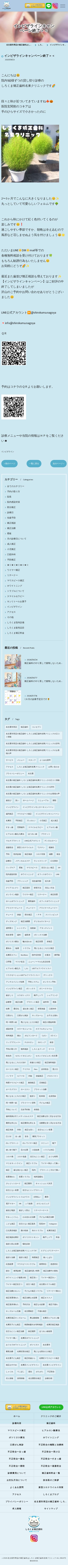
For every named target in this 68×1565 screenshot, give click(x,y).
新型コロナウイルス (25, 847)
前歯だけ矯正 (35, 1062)
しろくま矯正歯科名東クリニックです (21, 1250)
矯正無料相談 (50, 1062)
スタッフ (32, 760)
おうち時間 (53, 1156)
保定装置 (54, 894)
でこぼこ (20, 1371)
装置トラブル (24, 1176)
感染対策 (9, 1029)
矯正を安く (29, 1129)
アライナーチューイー (48, 908)
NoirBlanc (24, 955)
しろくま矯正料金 (15, 633)
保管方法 (37, 887)
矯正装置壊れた (12, 1297)
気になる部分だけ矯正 (43, 1351)
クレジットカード (13, 1183)
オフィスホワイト (44, 874)
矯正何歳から (29, 1358)
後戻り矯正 (23, 1257)
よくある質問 (45, 760)
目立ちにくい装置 (45, 1129)
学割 (19, 1129)
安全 (26, 1136)
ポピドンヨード (31, 1035)
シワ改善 (29, 1203)
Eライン (54, 1035)
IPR (20, 1203)
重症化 (16, 1008)
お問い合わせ (53, 766)
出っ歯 (18, 1136)
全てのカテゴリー (15, 486)
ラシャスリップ (40, 861)
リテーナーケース (41, 1210)
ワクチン (41, 847)
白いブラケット (12, 1143)
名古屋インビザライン (52, 1365)
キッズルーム (37, 1015)
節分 (8, 1270)
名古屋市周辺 (11, 727)
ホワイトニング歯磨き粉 (16, 1277)
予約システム (33, 982)
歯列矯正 (9, 813)
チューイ (9, 914)
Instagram (53, 1223)
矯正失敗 (9, 1129)
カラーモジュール (24, 1029)
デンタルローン (50, 840)
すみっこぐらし (12, 1217)
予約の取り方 (13, 491)
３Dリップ (41, 1042)
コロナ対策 (40, 854)
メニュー (20, 760)
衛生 (58, 854)
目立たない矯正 (47, 867)
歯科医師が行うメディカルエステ (19, 1116)
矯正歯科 (24, 727)
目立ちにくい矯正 (37, 1156)
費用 (46, 1197)
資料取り (9, 928)
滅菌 (51, 854)
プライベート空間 (28, 1102)
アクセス (11, 612)
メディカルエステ (22, 861)
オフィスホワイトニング (49, 901)
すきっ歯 (9, 827)
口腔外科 (11, 554)
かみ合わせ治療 (29, 1217)
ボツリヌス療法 (12, 941)
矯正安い (33, 1277)
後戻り (32, 1096)
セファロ (20, 1076)
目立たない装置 (12, 1190)
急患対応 (54, 1264)
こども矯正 (10, 1223)
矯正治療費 (25, 921)
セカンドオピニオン (23, 1055)
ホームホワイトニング (15, 901)
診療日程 (48, 1378)
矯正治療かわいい (13, 1291)
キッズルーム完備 (13, 1311)
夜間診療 (17, 1270)
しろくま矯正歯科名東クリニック (30, 766)
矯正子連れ (53, 1304)
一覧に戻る (34, 463)
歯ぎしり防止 (24, 1210)
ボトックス (30, 988)
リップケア (10, 867)
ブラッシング (22, 881)
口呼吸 (8, 961)
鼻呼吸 (57, 955)
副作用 (46, 1002)
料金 (58, 1237)
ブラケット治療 (40, 1089)
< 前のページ (9, 463)
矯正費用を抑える (28, 1123)
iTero (35, 1069)
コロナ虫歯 (21, 1156)
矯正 (8, 1170)
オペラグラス (11, 1089)
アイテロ (26, 1069)
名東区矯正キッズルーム (16, 1318)
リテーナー (12, 575)
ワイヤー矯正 (13, 570)
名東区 (8, 820)
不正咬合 (50, 1371)
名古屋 (31, 773)
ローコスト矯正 (12, 1069)
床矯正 (49, 941)
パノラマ (9, 1076)
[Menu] (62, 5)
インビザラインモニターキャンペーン (38, 807)
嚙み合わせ (27, 941)
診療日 (10, 512)
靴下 (54, 1143)
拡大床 (48, 881)
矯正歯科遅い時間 (32, 1270)
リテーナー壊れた (54, 1291)
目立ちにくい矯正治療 (15, 1331)
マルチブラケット (13, 840)
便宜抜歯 (41, 1008)
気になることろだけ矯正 (16, 1096)
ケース (51, 1049)
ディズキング (11, 921)
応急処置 (9, 1264)
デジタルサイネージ (42, 921)
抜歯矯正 (39, 1076)
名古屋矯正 (29, 1311)
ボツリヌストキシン (31, 1237)
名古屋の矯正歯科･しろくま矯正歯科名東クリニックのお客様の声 (33, 793)
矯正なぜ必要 (39, 1304)
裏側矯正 (31, 1082)
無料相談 (24, 1049)
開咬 (54, 800)
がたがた (39, 1371)
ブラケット (45, 834)
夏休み (8, 948)
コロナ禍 (9, 1156)
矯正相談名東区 (12, 1237)
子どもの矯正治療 (46, 1217)
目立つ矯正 (30, 1284)
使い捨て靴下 (11, 1150)
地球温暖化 (38, 1176)
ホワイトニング (14, 586)
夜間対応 (43, 1264)
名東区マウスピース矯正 (49, 1358)
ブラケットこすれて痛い (50, 1170)
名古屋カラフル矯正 (47, 1284)
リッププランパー (13, 1042)
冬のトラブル (37, 1230)
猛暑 (17, 948)
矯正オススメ (46, 1297)
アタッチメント (46, 928)
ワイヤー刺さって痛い (50, 1163)
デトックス (47, 975)
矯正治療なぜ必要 (30, 1297)
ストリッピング (51, 914)
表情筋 (36, 1109)
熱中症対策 (36, 955)
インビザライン (7, 451)
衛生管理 (9, 934)
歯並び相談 (10, 1210)
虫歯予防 (11, 518)
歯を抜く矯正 (28, 1008)
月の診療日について (16, 539)
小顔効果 (35, 1150)
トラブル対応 (48, 1150)
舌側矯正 (43, 1082)
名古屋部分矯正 (34, 1378)
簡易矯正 (35, 1257)
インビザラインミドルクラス (18, 1197)
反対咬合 (45, 1069)
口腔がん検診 (22, 1015)
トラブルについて (15, 591)
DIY (59, 867)
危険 (54, 1002)
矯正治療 (11, 528)
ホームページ (28, 800)
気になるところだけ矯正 (44, 948)
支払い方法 (49, 887)
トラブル (26, 948)
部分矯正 (11, 507)
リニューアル (43, 800)
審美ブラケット (38, 1136)
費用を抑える (11, 1123)
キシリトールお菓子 (16, 601)
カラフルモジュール (44, 1029)
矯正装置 (39, 941)
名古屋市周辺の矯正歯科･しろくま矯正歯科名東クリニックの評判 (33, 743)
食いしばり (47, 1257)
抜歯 (19, 914)
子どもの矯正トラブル (33, 1291)
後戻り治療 (10, 1257)
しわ (26, 968)
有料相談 (9, 1035)
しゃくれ (9, 1371)
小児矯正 (11, 549)
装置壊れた (10, 1176)
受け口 (55, 1069)
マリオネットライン (14, 1163)
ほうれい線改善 (45, 1331)
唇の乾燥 (24, 1230)
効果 (8, 1008)
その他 (10, 617)
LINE (57, 874)
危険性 (51, 847)
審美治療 (9, 1351)
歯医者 (27, 934)
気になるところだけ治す (16, 1062)
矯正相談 (11, 523)
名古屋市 (46, 1344)
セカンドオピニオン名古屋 (46, 1055)
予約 (8, 854)
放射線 (33, 928)
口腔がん (9, 1015)
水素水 (47, 955)
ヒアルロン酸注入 (13, 968)
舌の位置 (24, 1150)
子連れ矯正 (42, 1311)
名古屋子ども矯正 (13, 1358)
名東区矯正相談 (53, 1324)
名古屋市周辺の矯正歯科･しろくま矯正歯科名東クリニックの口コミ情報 (33, 735)
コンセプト (36, 727)
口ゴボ (8, 1136)
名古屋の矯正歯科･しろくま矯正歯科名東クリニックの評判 (30, 787)
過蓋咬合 (9, 847)
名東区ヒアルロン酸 (51, 1318)
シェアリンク (52, 995)
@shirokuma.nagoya (43, 312)
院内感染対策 (13, 502)
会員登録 (52, 1096)
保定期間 (31, 1331)
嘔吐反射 (26, 1244)
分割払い (37, 1197)
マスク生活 (19, 961)
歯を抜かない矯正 (21, 1170)
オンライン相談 (12, 894)
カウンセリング (42, 1203)
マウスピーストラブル (26, 1264)
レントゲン (21, 928)
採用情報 (20, 1378)
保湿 (51, 1042)
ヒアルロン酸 (52, 827)
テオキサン (29, 1042)
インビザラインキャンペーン (47, 813)
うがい (44, 1035)
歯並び (8, 800)
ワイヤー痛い (11, 1338)
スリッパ (44, 1143)
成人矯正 (11, 544)
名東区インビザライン (30, 1365)
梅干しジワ (47, 1237)
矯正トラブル (31, 1163)
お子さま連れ (52, 1015)
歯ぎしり (9, 995)
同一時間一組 (11, 1102)
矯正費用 (28, 1183)
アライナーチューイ (14, 908)
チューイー (30, 908)
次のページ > (58, 463)
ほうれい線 (32, 834)
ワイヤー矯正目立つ (14, 1284)
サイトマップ (51, 1508)
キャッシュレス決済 (44, 1183)
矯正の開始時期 (49, 1022)
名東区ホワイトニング (30, 1338)
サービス (9, 760)
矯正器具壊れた (12, 1304)
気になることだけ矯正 (30, 1022)
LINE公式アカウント (32, 840)
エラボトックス (23, 995)
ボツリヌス (34, 1344)
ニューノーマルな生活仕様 (39, 961)
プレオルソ (31, 820)
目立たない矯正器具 (27, 1223)
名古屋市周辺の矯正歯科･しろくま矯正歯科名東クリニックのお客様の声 (33, 752)
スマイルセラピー (15, 596)
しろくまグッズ (38, 1049)
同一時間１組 (11, 1022)
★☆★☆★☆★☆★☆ (18, 565)
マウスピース (32, 867)
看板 (9, 533)
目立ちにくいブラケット (33, 1190)
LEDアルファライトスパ (41, 968)
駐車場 (42, 1096)
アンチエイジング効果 (15, 982)
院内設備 (17, 854)
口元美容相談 (11, 1230)
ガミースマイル (45, 988)
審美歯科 (31, 901)
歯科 (19, 934)
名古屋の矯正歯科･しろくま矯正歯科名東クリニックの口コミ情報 (33, 780)
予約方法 (26, 1304)
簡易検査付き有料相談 (33, 1324)
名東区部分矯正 (23, 1351)
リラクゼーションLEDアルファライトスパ (22, 975)
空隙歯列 (20, 827)
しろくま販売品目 (15, 628)
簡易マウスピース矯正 (15, 1082)
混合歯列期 (36, 881)
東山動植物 (34, 1318)
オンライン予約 (49, 982)
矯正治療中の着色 (50, 1270)
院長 (9, 497)
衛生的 (8, 1055)
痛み (19, 1035)
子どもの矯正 (44, 1102)
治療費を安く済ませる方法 (50, 1123)
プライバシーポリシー (15, 773)
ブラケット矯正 (33, 1002)
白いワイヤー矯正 (30, 1143)
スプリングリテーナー (50, 1250)
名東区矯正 (51, 1230)
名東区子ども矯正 (13, 1324)
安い (17, 800)
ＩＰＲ (38, 914)
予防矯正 (11, 560)
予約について (11, 1109)
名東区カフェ (11, 955)
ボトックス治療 (40, 934)
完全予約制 (25, 1109)
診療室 (8, 1002)
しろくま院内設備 (15, 622)
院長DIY (42, 1223)
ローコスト (25, 1089)
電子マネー (10, 1203)
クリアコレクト (12, 887)
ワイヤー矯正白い (48, 1277)
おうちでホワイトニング (16, 1344)
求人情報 (9, 1378)
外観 (30, 1076)
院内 (34, 1170)
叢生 (30, 1371)
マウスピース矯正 (15, 580)
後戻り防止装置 (12, 1244)
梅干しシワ (38, 995)
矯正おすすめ (11, 1365)
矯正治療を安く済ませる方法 (49, 1116)
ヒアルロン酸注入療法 (15, 834)
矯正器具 (26, 887)
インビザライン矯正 (14, 988)
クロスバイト (52, 1076)
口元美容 (54, 861)
